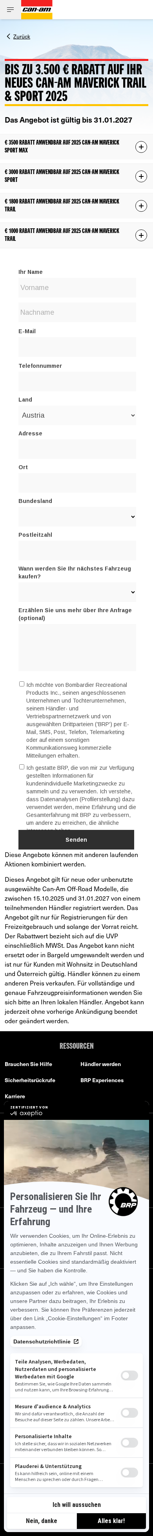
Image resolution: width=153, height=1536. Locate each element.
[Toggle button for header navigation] (10, 9)
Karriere (15, 1096)
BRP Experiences (102, 1080)
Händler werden (100, 1064)
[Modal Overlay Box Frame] (76, 551)
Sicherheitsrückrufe (30, 1080)
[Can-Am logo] (37, 9)
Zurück (21, 35)
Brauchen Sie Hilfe (28, 1064)
